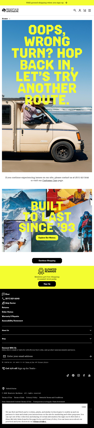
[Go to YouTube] (89, 376)
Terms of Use (29, 362)
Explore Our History (47, 238)
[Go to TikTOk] (67, 376)
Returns (5, 307)
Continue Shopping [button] (47, 260)
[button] (89, 10)
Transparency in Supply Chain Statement (49, 402)
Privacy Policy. (39, 421)
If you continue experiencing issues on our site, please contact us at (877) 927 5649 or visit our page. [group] (47, 179)
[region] (45, 413)
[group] (47, 278)
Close (84, 407)
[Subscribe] (90, 356)
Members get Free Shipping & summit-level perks (47, 278)
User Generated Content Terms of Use (16, 402)
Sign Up (47, 284)
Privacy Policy (43, 362)
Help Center (10, 303)
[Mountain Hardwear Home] (10, 10)
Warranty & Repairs (10, 316)
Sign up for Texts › (19, 368)
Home (5, 19)
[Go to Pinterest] (73, 376)
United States (11, 388)
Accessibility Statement (12, 321)
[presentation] (74, 10)
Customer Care (49, 180)
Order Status (7, 312)
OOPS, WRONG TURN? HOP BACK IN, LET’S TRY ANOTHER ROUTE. (47, 65)
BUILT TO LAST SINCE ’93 (47, 217)
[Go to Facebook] (84, 376)
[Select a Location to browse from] (3, 388)
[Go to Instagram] (78, 376)
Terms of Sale (19, 397)
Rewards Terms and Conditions (51, 397)
